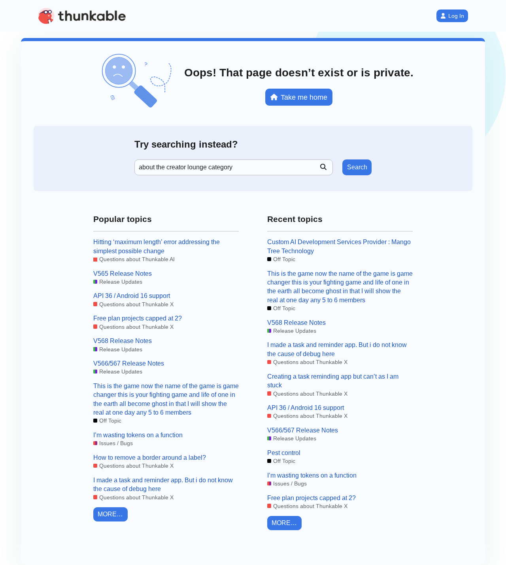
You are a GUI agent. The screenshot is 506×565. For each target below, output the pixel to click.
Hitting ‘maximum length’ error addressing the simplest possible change (156, 246)
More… (110, 514)
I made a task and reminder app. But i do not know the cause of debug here (163, 484)
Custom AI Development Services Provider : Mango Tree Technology (339, 246)
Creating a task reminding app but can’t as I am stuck (332, 381)
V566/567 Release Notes (128, 363)
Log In (456, 16)
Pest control (283, 452)
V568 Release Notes (122, 340)
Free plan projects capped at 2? (137, 318)
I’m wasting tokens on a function (138, 435)
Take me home (304, 97)
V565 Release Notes (122, 273)
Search (357, 167)
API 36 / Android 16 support (131, 295)
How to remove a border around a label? (149, 457)
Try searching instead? (186, 144)
